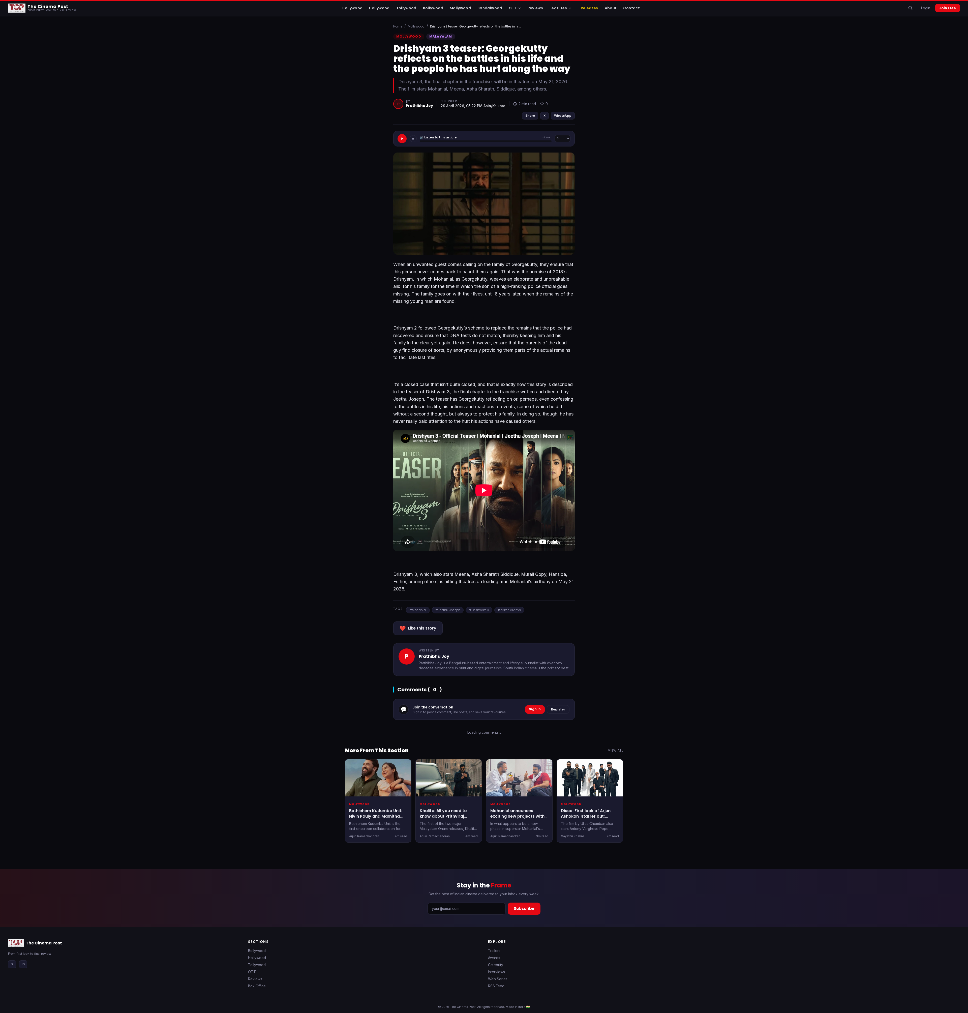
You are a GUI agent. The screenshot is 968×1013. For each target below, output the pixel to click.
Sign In (535, 709)
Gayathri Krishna (573, 836)
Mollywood (416, 26)
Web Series (497, 979)
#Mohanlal (418, 610)
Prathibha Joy (419, 106)
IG (23, 964)
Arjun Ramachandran (364, 836)
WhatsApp (562, 115)
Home (397, 26)
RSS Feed (496, 986)
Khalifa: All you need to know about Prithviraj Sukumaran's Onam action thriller (447, 819)
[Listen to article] (402, 138)
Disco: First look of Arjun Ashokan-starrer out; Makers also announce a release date (586, 819)
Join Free (947, 8)
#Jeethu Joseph (447, 610)
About (611, 8)
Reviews (255, 979)
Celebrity (495, 965)
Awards (494, 958)
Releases (589, 8)
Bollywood (257, 950)
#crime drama (509, 610)
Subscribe (524, 908)
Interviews (496, 972)
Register (558, 709)
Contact (631, 8)
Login (925, 8)
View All (615, 751)
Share (530, 115)
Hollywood (257, 958)
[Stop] (413, 138)
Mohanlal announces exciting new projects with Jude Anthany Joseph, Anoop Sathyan (517, 819)
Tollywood (257, 965)
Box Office (257, 986)
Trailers (494, 950)
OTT (252, 972)
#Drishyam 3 (479, 610)
